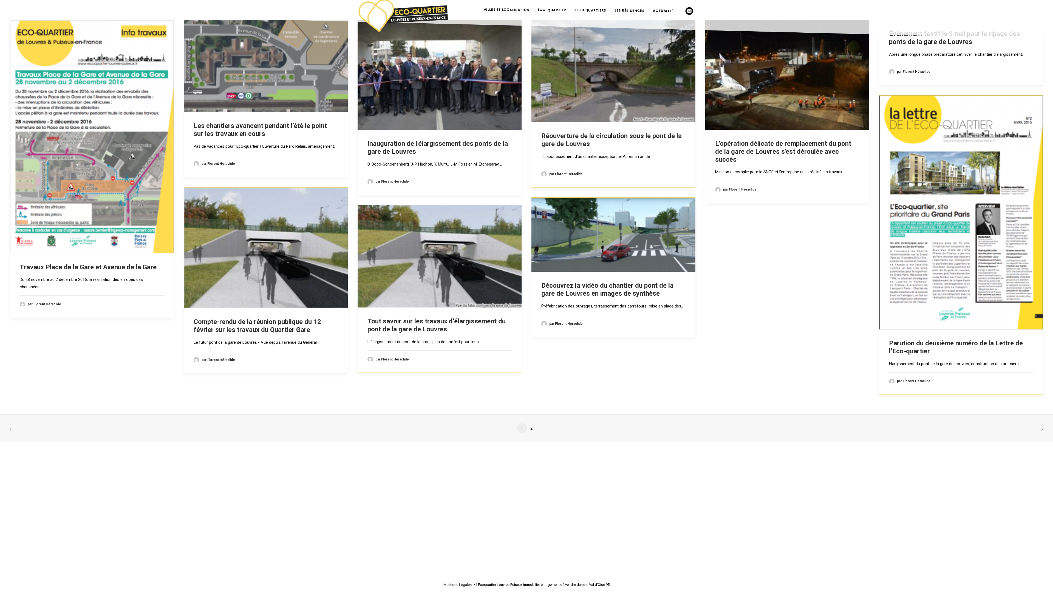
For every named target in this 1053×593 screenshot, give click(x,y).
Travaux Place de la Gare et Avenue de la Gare (88, 267)
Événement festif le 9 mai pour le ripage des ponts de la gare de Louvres (954, 38)
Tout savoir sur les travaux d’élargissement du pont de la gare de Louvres (436, 325)
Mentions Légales (457, 585)
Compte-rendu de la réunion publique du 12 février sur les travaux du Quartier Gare (257, 326)
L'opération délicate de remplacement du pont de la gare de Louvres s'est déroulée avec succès (783, 151)
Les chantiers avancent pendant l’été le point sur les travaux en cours (260, 130)
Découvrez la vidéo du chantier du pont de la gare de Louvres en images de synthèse (607, 289)
